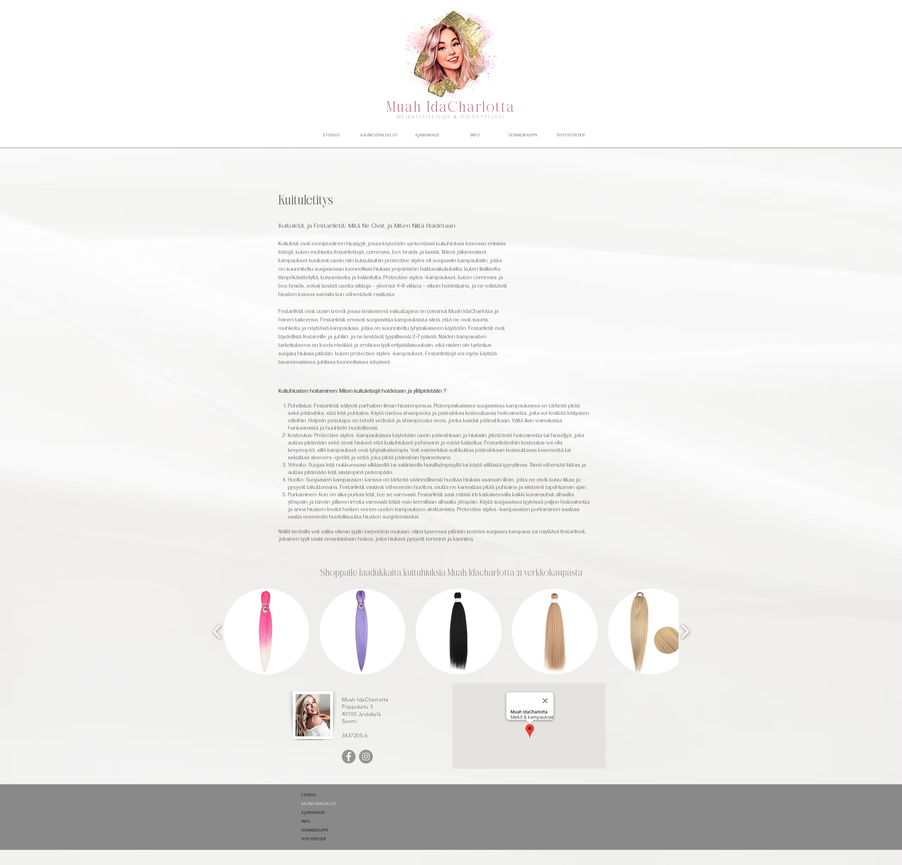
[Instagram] (366, 756)
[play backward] (217, 631)
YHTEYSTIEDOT (313, 839)
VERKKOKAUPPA (314, 830)
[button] (379, 135)
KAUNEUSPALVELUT (318, 804)
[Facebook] (349, 756)
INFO (305, 821)
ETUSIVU (308, 795)
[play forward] (685, 631)
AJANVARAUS (313, 812)
